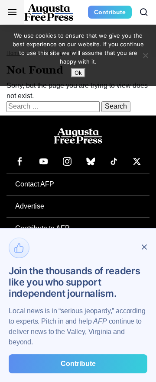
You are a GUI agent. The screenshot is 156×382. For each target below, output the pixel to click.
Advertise (29, 206)
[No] (145, 55)
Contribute (110, 12)
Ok (78, 72)
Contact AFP (34, 184)
